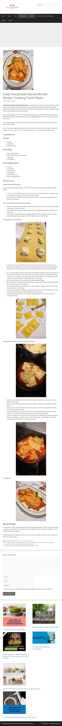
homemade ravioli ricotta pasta (23, 542)
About (9, 16)
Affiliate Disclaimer (55, 723)
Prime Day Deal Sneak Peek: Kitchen (14, 629)
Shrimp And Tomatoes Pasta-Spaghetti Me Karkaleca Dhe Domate (21, 545)
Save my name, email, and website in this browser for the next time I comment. (29, 589)
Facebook (44, 535)
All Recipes (22, 16)
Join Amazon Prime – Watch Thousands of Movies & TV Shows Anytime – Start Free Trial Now (16, 656)
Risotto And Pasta (28, 540)
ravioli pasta (34, 542)
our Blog (55, 529)
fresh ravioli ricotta (9, 542)
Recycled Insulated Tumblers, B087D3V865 (46, 627)
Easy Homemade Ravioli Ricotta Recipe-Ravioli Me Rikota (19, 544)
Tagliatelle (27, 130)
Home (3, 16)
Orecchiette (42, 130)
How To (32, 16)
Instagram (53, 535)
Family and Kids (15, 540)
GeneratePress (29, 723)
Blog (15, 16)
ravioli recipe (41, 542)
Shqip (10, 20)
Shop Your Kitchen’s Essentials (45, 16)
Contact (4, 20)
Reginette (34, 130)
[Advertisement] (31, 34)
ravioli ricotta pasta (50, 542)
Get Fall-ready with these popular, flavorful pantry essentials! (21, 689)
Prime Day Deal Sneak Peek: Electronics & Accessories (19, 717)
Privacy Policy (45, 723)
